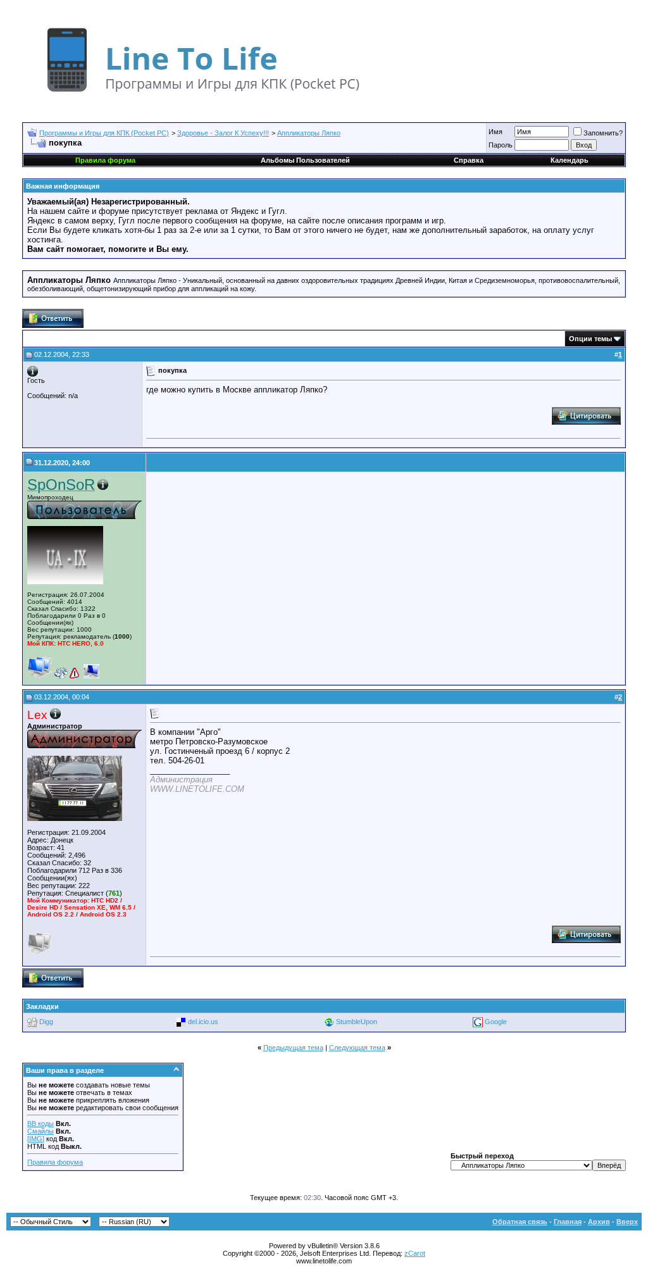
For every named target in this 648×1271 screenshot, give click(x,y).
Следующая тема (357, 1047)
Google (496, 1021)
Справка (468, 160)
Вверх (627, 1221)
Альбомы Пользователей (305, 160)
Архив (599, 1221)
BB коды (40, 1123)
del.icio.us (203, 1021)
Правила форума (55, 1162)
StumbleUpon (356, 1021)
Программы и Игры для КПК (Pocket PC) (104, 133)
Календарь (570, 160)
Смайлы (40, 1131)
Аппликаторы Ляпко (308, 133)
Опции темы (590, 338)
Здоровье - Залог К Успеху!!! (223, 133)
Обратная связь (519, 1221)
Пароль (501, 145)
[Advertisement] (256, 578)
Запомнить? (603, 133)
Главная (568, 1221)
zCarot (414, 1253)
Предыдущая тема (293, 1047)
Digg (46, 1021)
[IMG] (35, 1139)
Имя (495, 131)
